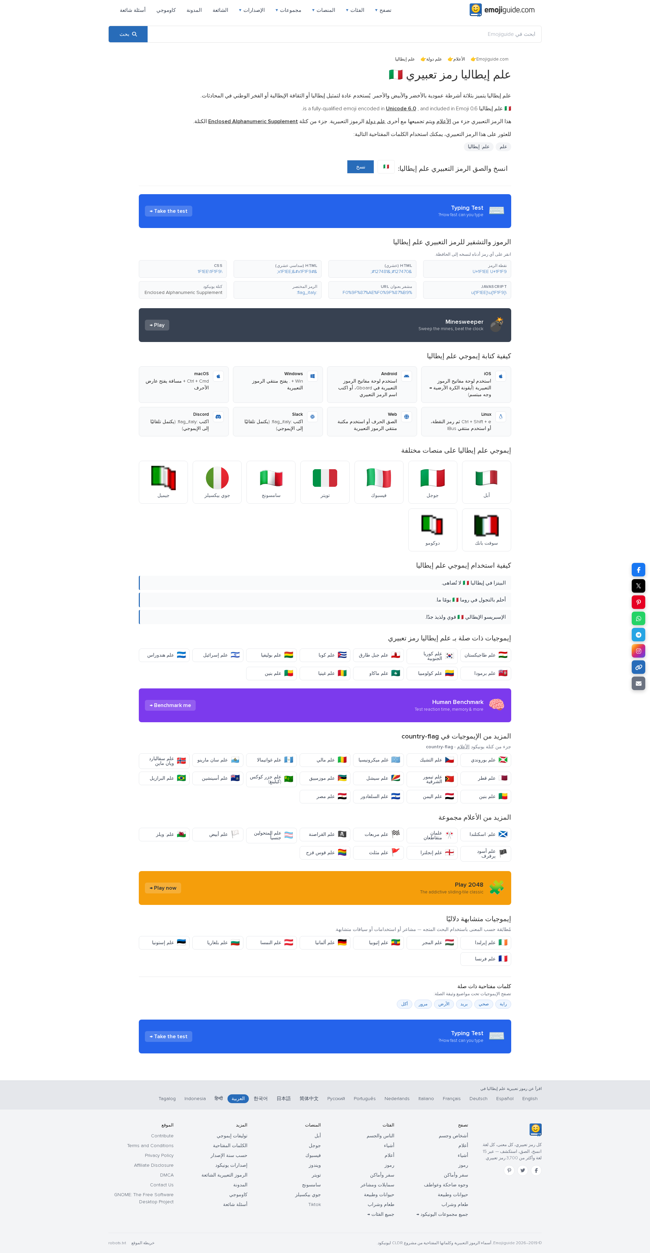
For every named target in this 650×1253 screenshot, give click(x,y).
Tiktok (314, 1204)
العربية (238, 1098)
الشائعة (220, 10)
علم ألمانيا (331, 942)
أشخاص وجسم (453, 1136)
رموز (463, 1165)
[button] (467, 269)
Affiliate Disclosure (154, 1165)
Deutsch (479, 1098)
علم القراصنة (328, 834)
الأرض (444, 1004)
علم (503, 147)
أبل (318, 1136)
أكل (404, 1004)
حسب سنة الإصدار (229, 1155)
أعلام (463, 1145)
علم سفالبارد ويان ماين (167, 761)
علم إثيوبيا (384, 942)
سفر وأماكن (456, 1175)
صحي (484, 1004)
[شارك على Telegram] (638, 634)
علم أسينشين (221, 778)
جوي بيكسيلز (308, 1195)
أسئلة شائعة (133, 10)
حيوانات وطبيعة (453, 1195)
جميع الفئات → (380, 1214)
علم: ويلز (171, 834)
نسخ (360, 167)
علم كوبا (333, 655)
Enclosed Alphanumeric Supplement (183, 292)
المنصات (323, 10)
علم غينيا (332, 673)
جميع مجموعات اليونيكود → (442, 1214)
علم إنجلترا (437, 852)
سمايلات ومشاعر (377, 1185)
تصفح (383, 10)
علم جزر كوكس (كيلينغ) (271, 779)
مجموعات (288, 10)
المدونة (194, 10)
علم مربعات (382, 834)
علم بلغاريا (223, 942)
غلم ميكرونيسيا (379, 760)
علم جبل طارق (379, 655)
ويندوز (315, 1165)
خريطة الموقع (142, 1243)
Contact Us (162, 1185)
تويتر (316, 1175)
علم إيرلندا (491, 942)
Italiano (426, 1098)
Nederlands (397, 1098)
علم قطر (492, 778)
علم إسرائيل (221, 655)
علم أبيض (224, 834)
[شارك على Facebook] (638, 569)
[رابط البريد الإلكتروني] (638, 683)
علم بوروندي (489, 760)
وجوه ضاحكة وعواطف (446, 1185)
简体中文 (309, 1098)
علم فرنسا (491, 958)
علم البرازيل (168, 778)
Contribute (162, 1136)
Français (452, 1098)
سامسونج (311, 1185)
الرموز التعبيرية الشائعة (224, 1175)
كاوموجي (166, 10)
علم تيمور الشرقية (438, 779)
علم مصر (332, 796)
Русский (336, 1098)
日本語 (284, 1098)
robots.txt (117, 1243)
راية (503, 1004)
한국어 (261, 1098)
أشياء (463, 1155)
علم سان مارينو (218, 760)
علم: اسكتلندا (488, 834)
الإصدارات (252, 10)
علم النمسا (276, 942)
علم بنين (279, 673)
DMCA (167, 1175)
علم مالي (332, 760)
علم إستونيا (169, 942)
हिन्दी (219, 1098)
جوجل (315, 1145)
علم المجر (438, 942)
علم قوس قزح (326, 852)
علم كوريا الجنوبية (439, 656)
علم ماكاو (384, 673)
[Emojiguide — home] (502, 10)
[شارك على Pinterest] (638, 602)
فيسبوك (313, 1155)
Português (365, 1098)
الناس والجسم (380, 1136)
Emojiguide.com (492, 59)
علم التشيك (437, 760)
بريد (464, 1004)
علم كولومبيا (436, 673)
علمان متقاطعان (439, 835)
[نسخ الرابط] (638, 667)
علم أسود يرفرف (492, 853)
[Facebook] (536, 1170)
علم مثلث (384, 852)
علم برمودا (490, 673)
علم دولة (434, 59)
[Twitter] (522, 1170)
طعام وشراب (454, 1204)
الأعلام (459, 59)
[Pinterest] (509, 1170)
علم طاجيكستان (485, 655)
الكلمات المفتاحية (230, 1145)
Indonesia (195, 1098)
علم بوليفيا (277, 655)
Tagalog (167, 1098)
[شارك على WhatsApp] (638, 618)
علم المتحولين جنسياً (273, 835)
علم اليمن (438, 796)
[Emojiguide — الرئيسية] (535, 1130)
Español (505, 1098)
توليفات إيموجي (232, 1136)
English (530, 1098)
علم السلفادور (380, 796)
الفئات (355, 10)
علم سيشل (383, 778)
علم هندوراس (166, 655)
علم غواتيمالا (275, 760)
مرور (423, 1004)
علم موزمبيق (328, 778)
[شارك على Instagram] (638, 651)
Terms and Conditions (150, 1145)
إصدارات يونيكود (231, 1165)
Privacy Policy (159, 1155)
